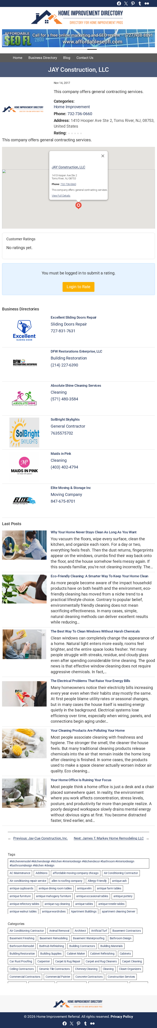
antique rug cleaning (57, 904)
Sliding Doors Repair (69, 324)
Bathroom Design (121, 938)
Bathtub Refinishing (51, 946)
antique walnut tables (23, 911)
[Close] (103, 156)
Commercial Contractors (25, 976)
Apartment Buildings (83, 911)
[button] (78, 206)
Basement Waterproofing (88, 938)
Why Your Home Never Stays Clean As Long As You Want (94, 532)
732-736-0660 (79, 113)
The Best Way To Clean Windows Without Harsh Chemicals (95, 631)
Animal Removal (59, 930)
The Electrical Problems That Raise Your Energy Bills (90, 681)
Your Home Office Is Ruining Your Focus (81, 780)
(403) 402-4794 (64, 467)
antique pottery (123, 896)
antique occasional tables (92, 896)
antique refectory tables (24, 904)
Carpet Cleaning (132, 961)
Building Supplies (50, 953)
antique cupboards (21, 888)
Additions (41, 873)
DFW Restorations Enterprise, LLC (76, 351)
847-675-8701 (63, 501)
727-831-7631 (63, 331)
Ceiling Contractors (22, 969)
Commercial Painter (58, 976)
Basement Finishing (22, 938)
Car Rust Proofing (21, 961)
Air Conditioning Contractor (121, 873)
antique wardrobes (53, 911)
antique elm (84, 888)
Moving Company (66, 494)
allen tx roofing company (67, 880)
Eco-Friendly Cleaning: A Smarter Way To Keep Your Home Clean (99, 576)
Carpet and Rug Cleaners (101, 961)
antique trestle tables (111, 904)
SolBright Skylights (65, 419)
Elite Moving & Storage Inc (71, 488)
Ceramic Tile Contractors (54, 969)
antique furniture (20, 896)
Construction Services (121, 976)
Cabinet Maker (76, 953)
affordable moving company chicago (76, 873)
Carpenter (43, 961)
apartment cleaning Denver (119, 911)
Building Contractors (82, 946)
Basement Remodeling (54, 938)
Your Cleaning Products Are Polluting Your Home (87, 731)
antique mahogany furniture (53, 896)
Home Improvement (72, 106)
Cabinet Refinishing (102, 953)
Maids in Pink (61, 454)
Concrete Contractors (88, 976)
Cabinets (125, 953)
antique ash (119, 880)
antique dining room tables (55, 888)
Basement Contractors (126, 930)
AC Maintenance (20, 873)
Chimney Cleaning (86, 969)
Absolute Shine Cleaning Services (76, 386)
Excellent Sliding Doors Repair (73, 317)
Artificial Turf (99, 930)
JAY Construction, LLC (68, 167)
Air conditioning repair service (28, 880)
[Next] (152, 40)
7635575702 (62, 433)
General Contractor (68, 426)
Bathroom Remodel (22, 946)
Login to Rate (79, 286)
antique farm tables (109, 888)
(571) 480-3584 (64, 399)
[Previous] (5, 40)
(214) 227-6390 (64, 365)
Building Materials (111, 946)
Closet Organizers (130, 969)
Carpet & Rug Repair (67, 961)
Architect (80, 930)
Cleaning (58, 392)
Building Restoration (69, 358)
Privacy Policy (122, 1017)
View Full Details (61, 195)
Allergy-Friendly (97, 880)
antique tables (84, 904)
